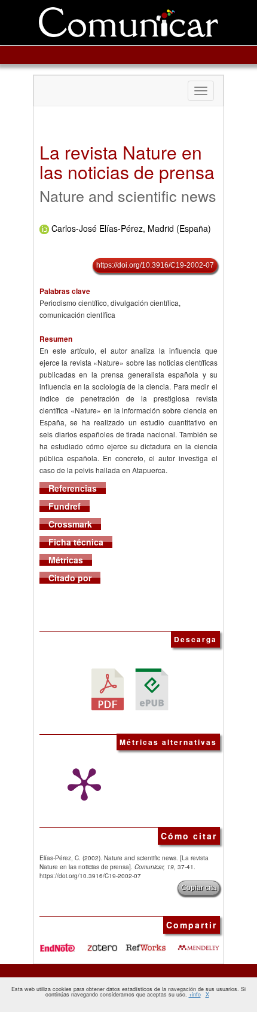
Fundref (64, 506)
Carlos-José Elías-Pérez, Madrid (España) (131, 228)
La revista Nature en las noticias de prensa (127, 162)
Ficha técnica (75, 542)
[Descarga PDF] (107, 688)
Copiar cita (198, 888)
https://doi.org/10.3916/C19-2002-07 (155, 265)
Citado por (69, 578)
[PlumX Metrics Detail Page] (81, 784)
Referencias (72, 488)
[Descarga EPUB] (152, 688)
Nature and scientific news (127, 195)
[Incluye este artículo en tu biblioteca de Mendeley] (198, 943)
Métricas (65, 560)
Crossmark (70, 524)
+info (195, 994)
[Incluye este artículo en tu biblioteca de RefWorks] (145, 943)
